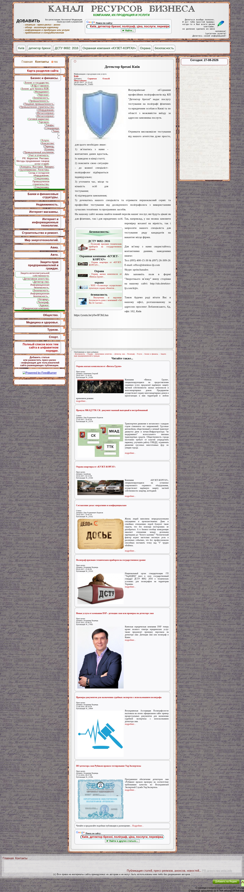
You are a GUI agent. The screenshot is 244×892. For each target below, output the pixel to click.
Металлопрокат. (45, 113)
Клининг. (49, 149)
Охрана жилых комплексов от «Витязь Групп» (99, 366)
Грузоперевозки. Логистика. (34, 169)
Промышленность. (39, 101)
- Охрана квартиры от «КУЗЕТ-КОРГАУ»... (100, 260)
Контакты (21, 858)
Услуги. (140, 354)
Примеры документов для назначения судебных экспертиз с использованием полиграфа (118, 697)
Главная (8, 858)
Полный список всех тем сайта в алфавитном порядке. (40, 347)
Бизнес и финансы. (152, 354)
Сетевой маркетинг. (38, 119)
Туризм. (52, 329)
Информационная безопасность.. (39, 295)
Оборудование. (46, 110)
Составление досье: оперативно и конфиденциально (101, 505)
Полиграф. (131, 354)
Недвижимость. (47, 204)
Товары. (50, 125)
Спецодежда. (52, 128)
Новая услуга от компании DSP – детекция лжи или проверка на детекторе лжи (115, 613)
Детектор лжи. (119, 354)
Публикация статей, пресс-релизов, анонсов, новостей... (164, 870)
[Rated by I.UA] (202, 884)
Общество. (50, 315)
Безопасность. (80, 354)
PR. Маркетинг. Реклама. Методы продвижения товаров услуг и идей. (32, 161)
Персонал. (43, 94)
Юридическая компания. (36, 308)
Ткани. (56, 131)
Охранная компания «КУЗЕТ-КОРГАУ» (109, 48)
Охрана (145, 48)
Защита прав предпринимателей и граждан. (43, 265)
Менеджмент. (42, 91)
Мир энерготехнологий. (41, 240)
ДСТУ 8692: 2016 (66, 48)
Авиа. (54, 247)
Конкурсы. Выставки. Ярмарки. (37, 166)
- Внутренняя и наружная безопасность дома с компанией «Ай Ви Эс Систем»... (105, 298)
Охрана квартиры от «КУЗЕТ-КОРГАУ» (96, 466)
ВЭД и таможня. (40, 85)
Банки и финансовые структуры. (43, 196)
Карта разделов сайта (42, 70)
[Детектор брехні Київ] (101, 115)
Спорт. (53, 337)
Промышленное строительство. (37, 107)
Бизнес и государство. (37, 82)
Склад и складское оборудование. (39, 174)
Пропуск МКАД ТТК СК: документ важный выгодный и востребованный (112, 410)
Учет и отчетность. (39, 155)
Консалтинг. (48, 143)
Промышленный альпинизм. (39, 152)
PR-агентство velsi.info (217, 870)
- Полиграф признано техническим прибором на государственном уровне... (105, 245)
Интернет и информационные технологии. (45, 222)
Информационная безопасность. (39, 286)
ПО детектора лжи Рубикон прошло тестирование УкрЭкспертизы (108, 766)
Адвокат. (44, 305)
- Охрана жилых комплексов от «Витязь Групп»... (105, 274)
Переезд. (49, 146)
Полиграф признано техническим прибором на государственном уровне (111, 560)
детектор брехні (40, 48)
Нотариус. (43, 299)
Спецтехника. (42, 178)
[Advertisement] (139, 170)
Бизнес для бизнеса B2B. (35, 88)
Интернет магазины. (43, 211)
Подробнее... (138, 826)
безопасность (164, 48)
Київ (76, 76)
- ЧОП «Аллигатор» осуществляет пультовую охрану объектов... (105, 285)
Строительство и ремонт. (40, 232)
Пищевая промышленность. (39, 104)
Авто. (54, 254)
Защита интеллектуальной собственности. (34, 274)
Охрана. (90, 354)
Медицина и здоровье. (42, 322)
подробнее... (81, 401)
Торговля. (44, 122)
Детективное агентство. (104, 354)
